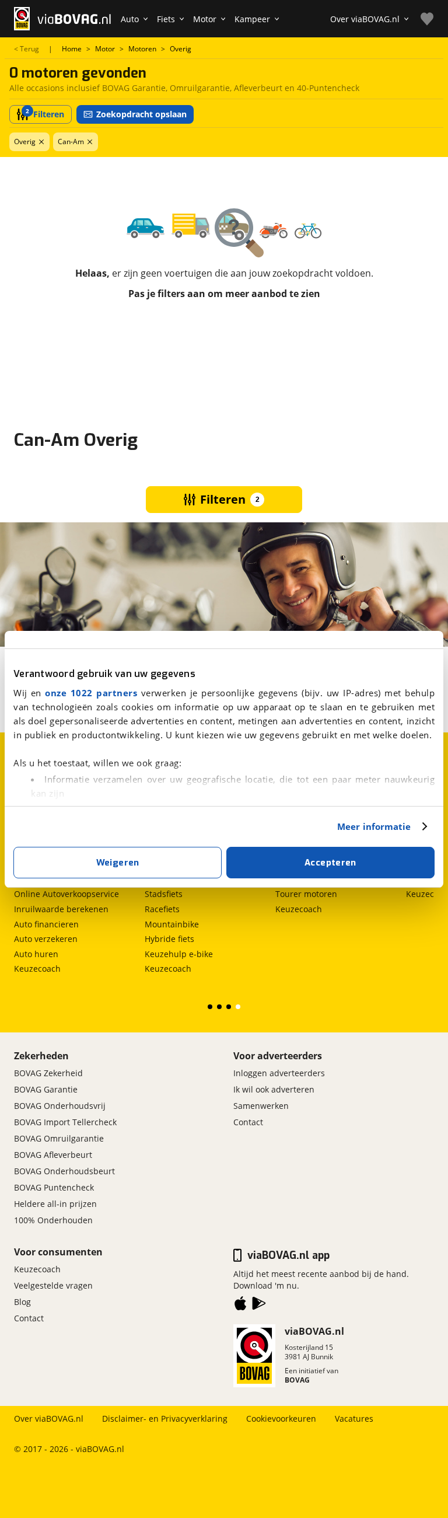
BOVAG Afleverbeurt (53, 1154)
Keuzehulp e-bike (179, 953)
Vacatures (354, 1418)
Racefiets (162, 909)
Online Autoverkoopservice (66, 893)
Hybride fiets (169, 938)
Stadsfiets (164, 893)
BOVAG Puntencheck (54, 1187)
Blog (22, 1301)
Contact (248, 1122)
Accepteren (330, 862)
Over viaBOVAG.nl (48, 1418)
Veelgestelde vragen (53, 1285)
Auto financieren (46, 924)
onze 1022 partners (91, 693)
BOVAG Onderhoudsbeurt (64, 1171)
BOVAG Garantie (46, 1089)
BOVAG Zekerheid (48, 1073)
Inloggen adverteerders (279, 1073)
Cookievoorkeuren (281, 1418)
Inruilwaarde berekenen (61, 909)
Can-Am (71, 141)
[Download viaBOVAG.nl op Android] (259, 1305)
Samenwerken (261, 1105)
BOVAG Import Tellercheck (65, 1122)
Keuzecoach (37, 968)
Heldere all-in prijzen (55, 1203)
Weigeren (117, 862)
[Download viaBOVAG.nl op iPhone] (240, 1305)
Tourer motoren (306, 893)
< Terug (26, 49)
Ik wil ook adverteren (273, 1089)
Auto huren (36, 953)
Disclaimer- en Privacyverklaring (165, 1418)
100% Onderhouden (53, 1220)
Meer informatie (374, 826)
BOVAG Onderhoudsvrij (60, 1105)
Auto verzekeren (46, 938)
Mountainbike (172, 924)
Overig (25, 141)
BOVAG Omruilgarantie (59, 1138)
